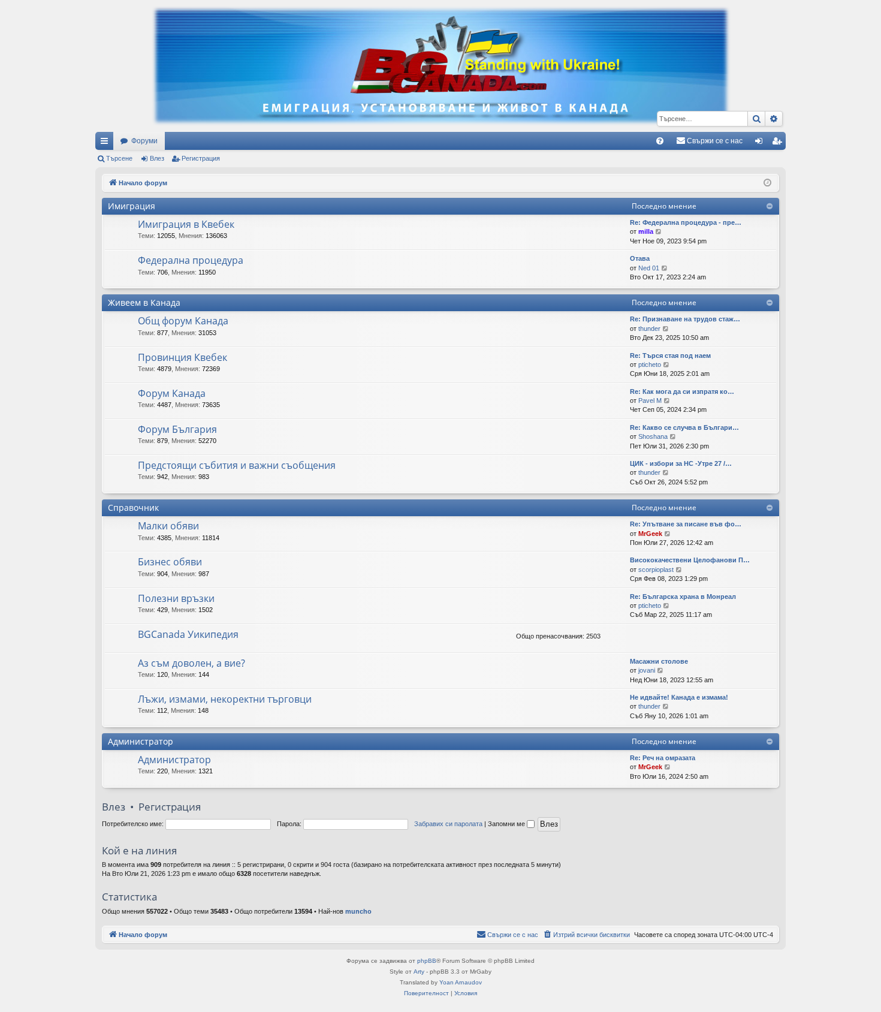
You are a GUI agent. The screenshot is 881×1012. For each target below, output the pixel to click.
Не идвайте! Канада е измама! (679, 697)
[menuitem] (660, 141)
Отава (640, 258)
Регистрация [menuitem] (779, 143)
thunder (649, 328)
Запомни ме (507, 823)
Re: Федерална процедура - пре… (685, 222)
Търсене (119, 158)
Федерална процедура (190, 260)
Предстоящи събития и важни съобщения (237, 465)
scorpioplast (656, 569)
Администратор (140, 741)
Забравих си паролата (448, 823)
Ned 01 (648, 268)
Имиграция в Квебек (186, 224)
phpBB (426, 960)
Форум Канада (172, 393)
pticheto (649, 364)
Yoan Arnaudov (460, 982)
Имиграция (131, 206)
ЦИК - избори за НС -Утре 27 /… (681, 463)
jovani (646, 670)
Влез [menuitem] (761, 143)
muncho (358, 911)
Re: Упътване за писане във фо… (685, 524)
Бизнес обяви (170, 561)
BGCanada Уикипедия (188, 634)
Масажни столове (659, 661)
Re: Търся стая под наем (670, 355)
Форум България (177, 429)
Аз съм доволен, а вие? (191, 663)
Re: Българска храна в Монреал (683, 596)
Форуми (144, 141)
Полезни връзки (176, 598)
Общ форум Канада (183, 320)
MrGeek (650, 533)
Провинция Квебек (182, 357)
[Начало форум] (440, 66)
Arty (419, 971)
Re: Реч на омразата (662, 757)
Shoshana (653, 436)
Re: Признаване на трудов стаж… (685, 319)
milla (645, 231)
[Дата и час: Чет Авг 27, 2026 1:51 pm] (767, 183)
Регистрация (201, 158)
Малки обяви (168, 525)
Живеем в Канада (144, 302)
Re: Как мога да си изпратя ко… (682, 391)
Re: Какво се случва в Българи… (684, 427)
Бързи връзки (106, 143)
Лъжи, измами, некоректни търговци (225, 699)
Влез (157, 158)
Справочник (133, 507)
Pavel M (650, 400)
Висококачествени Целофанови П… (690, 560)
